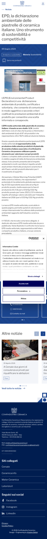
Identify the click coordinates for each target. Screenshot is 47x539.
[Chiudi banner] (43, 238)
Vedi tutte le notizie (11, 388)
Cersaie (6, 466)
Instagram (11, 507)
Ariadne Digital (32, 532)
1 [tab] (22, 321)
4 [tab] (25, 387)
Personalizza (22, 291)
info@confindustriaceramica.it (16, 443)
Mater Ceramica (10, 479)
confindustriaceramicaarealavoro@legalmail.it (22, 445)
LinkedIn (11, 513)
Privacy (5, 523)
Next (43, 333)
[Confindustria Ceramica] (22, 3)
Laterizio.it (7, 486)
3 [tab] (24, 387)
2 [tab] (24, 321)
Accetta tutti (23, 284)
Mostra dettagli (34, 276)
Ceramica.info (9, 473)
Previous (36, 333)
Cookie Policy (7, 526)
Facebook (11, 500)
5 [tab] (26, 387)
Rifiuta (23, 298)
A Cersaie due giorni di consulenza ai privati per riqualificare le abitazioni (16, 370)
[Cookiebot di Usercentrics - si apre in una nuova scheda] (29, 238)
